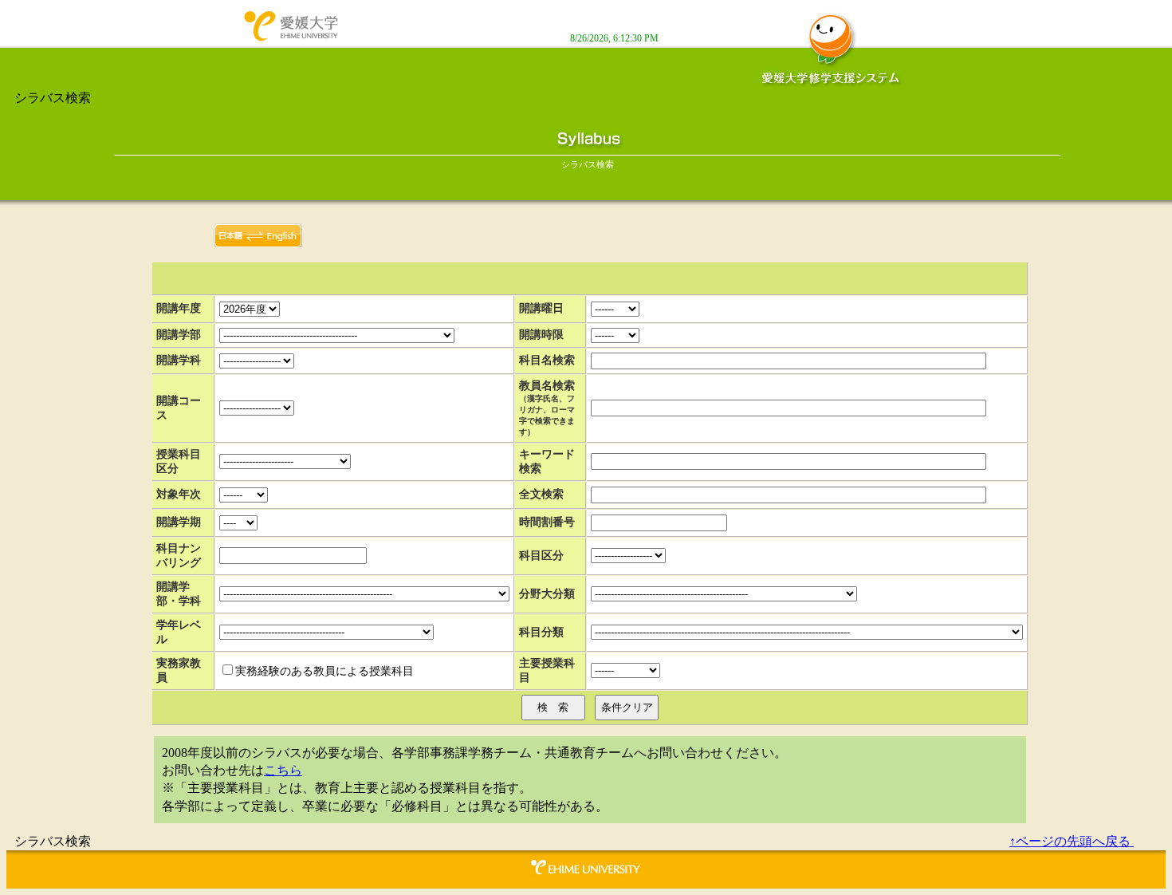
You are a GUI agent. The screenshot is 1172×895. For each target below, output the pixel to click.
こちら (283, 770)
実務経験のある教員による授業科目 (324, 671)
